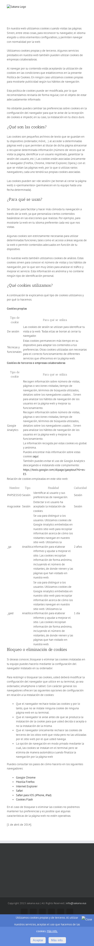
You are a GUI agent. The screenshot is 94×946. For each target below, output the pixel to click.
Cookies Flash (24, 799)
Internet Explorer (26, 786)
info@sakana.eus (76, 903)
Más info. (52, 931)
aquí (35, 456)
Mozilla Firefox (25, 782)
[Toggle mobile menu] (85, 7)
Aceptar (38, 940)
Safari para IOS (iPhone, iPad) (34, 795)
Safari (19, 791)
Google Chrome (26, 777)
